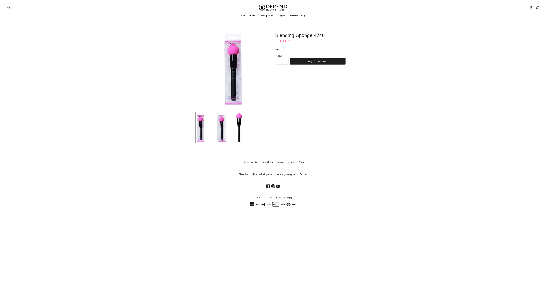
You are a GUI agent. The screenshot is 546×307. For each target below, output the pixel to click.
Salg (303, 15)
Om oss (303, 174)
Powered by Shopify (284, 197)
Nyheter (294, 15)
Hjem (243, 15)
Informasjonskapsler (286, 174)
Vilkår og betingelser (262, 174)
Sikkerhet (243, 174)
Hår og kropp (267, 15)
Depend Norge (266, 197)
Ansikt (252, 15)
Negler (282, 15)
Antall (279, 56)
